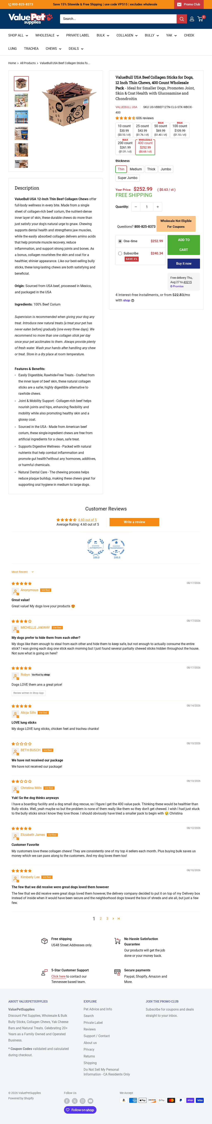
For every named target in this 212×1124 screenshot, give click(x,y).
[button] (126, 118)
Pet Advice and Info (98, 1009)
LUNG (12, 49)
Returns (89, 1056)
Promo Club (192, 4)
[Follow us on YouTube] (90, 1101)
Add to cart (184, 245)
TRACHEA (31, 49)
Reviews (90, 1029)
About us (90, 1043)
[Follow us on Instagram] (83, 1101)
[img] (21, 584)
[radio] (120, 241)
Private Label (93, 1023)
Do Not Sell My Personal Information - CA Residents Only (107, 1072)
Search (89, 1016)
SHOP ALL (16, 35)
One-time (130, 241)
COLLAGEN (125, 35)
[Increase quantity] (157, 206)
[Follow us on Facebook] (67, 1101)
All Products (28, 63)
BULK (101, 35)
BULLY (149, 35)
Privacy (89, 1049)
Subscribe (131, 256)
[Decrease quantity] (135, 206)
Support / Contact (97, 1036)
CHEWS (51, 49)
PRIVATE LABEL (77, 35)
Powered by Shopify (21, 1098)
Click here (58, 976)
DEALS (74, 49)
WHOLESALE (44, 35)
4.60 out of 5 (87, 520)
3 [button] (107, 919)
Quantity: (122, 207)
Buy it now (184, 263)
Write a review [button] (134, 522)
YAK (169, 35)
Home (12, 63)
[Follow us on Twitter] (75, 1101)
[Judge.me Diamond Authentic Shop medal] (95, 547)
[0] (200, 18)
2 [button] (101, 919)
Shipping (90, 1063)
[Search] (182, 18)
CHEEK (189, 35)
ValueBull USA (126, 107)
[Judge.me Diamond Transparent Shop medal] (116, 547)
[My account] (192, 19)
